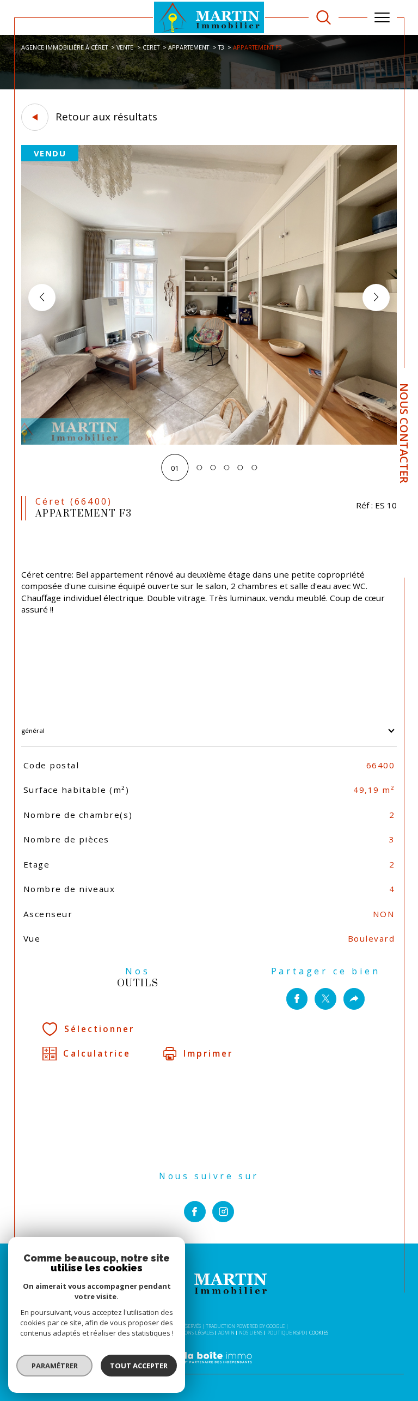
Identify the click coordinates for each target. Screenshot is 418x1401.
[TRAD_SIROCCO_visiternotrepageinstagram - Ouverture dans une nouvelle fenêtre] (223, 1212)
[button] (376, 297)
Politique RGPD (286, 1332)
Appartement (188, 47)
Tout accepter (139, 1365)
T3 (221, 47)
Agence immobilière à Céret (64, 47)
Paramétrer (55, 1365)
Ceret (151, 47)
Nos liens (250, 1332)
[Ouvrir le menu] (382, 17)
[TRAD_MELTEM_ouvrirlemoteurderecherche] (323, 18)
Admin (226, 1332)
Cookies (318, 1333)
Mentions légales (191, 1332)
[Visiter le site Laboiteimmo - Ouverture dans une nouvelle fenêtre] (209, 1369)
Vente (124, 47)
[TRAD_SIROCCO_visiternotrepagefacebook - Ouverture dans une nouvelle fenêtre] (195, 1212)
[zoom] (209, 442)
